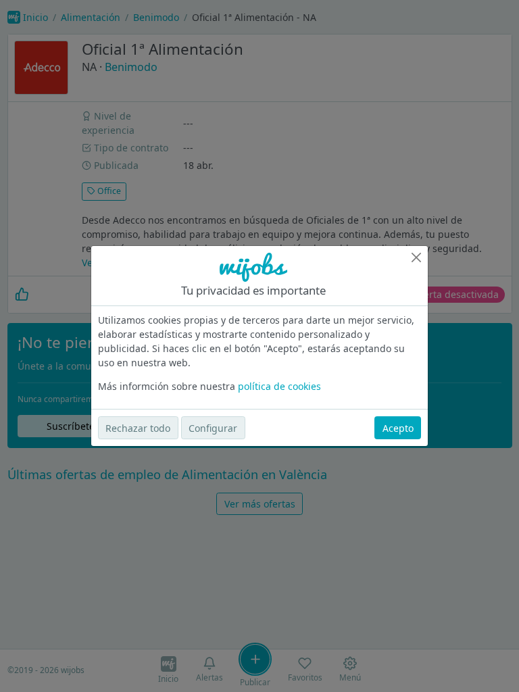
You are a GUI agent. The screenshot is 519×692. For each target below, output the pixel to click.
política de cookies (279, 386)
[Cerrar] (416, 257)
